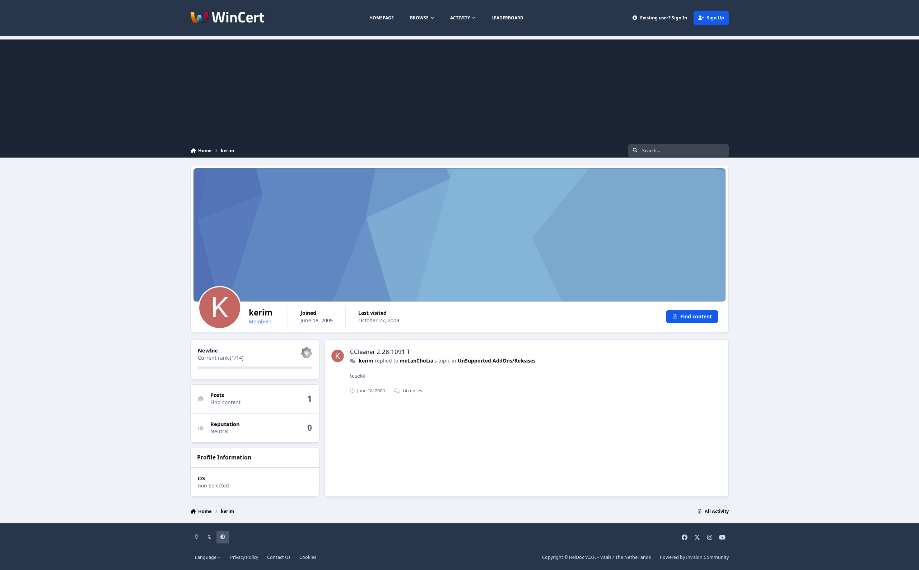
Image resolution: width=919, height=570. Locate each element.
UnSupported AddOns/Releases (497, 360)
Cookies (307, 557)
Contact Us (278, 557)
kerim (366, 360)
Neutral (219, 431)
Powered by (694, 557)
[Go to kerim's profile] (337, 356)
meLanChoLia (416, 360)
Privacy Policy (244, 557)
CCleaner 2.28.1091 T (380, 351)
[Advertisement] (459, 89)
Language (206, 557)
